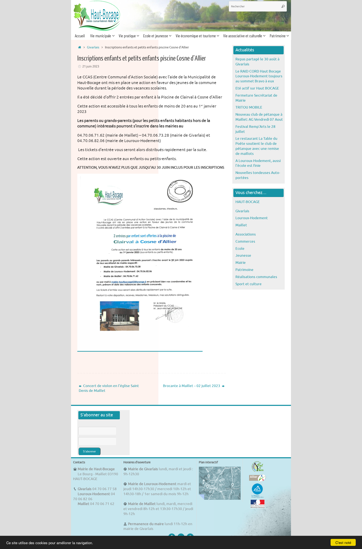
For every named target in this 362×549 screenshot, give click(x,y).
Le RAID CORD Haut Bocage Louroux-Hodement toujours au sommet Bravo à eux (258, 76)
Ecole (239, 248)
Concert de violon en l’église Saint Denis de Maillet (109, 388)
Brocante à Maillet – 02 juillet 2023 (192, 386)
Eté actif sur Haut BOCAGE (257, 88)
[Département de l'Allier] (257, 480)
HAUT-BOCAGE (247, 202)
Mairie (240, 262)
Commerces (245, 241)
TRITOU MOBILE (248, 107)
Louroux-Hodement (251, 218)
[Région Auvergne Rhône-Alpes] (257, 497)
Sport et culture (248, 284)
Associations (245, 234)
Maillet (241, 225)
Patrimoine (244, 270)
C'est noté (343, 542)
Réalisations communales (256, 277)
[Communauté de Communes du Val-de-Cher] (257, 472)
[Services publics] (258, 507)
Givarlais (93, 47)
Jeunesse (243, 255)
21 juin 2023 (90, 66)
